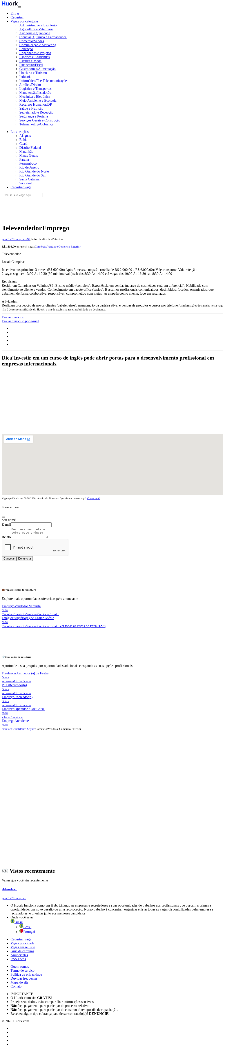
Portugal (29, 932)
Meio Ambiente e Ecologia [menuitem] (37, 100)
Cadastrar (17, 17)
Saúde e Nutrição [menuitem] (31, 108)
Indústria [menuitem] (25, 77)
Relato (6, 537)
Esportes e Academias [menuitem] (34, 57)
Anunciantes (19, 955)
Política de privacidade (26, 974)
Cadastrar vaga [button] (21, 187)
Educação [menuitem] (26, 49)
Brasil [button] (19, 922)
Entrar (15, 13)
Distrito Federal (30, 147)
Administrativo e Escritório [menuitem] (38, 25)
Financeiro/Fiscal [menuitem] (31, 65)
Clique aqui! (93, 498)
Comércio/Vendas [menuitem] (31, 41)
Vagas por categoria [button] (24, 21)
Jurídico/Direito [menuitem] (30, 84)
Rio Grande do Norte (34, 171)
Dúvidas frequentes (24, 978)
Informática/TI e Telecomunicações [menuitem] (43, 81)
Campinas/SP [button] (22, 239)
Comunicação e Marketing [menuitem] (37, 45)
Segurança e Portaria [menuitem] (33, 116)
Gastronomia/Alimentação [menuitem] (37, 69)
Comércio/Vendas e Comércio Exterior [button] (57, 246)
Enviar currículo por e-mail (20, 321)
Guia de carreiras (22, 951)
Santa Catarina (29, 179)
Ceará (23, 143)
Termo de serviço (22, 970)
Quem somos (20, 966)
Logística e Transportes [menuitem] (35, 88)
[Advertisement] (112, 208)
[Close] (3, 517)
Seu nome (9, 520)
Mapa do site (19, 982)
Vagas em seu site (23, 947)
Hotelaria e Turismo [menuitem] (33, 73)
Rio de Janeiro (29, 167)
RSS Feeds (18, 959)
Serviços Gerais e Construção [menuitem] (39, 120)
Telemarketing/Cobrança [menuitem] (36, 124)
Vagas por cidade (22, 943)
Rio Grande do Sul (32, 175)
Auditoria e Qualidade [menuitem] (34, 33)
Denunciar (24, 558)
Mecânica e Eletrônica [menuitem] (34, 96)
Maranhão (26, 151)
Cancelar (9, 558)
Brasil (27, 927)
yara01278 (8, 239)
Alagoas (25, 136)
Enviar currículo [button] (13, 317)
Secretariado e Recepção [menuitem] (36, 112)
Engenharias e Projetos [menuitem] (35, 53)
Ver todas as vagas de (82, 626)
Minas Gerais (28, 155)
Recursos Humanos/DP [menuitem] (35, 104)
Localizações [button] (20, 132)
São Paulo (26, 183)
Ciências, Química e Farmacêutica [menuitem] (43, 37)
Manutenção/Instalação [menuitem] (35, 92)
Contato (16, 986)
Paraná (24, 159)
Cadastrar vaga (21, 939)
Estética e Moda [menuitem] (30, 61)
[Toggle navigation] (19, 7)
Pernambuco (28, 163)
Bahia (23, 139)
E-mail (6, 524)
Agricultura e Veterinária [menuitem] (36, 29)
